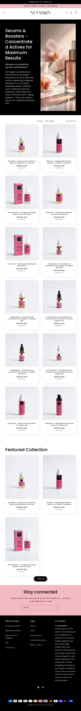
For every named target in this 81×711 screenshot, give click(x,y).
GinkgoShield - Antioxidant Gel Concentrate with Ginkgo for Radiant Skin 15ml (59, 265)
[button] (4, 12)
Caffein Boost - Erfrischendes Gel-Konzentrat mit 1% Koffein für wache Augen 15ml (59, 372)
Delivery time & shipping (11, 636)
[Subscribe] (57, 607)
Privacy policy (36, 635)
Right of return (36, 645)
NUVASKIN (36, 705)
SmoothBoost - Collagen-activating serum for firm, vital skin (22, 213)
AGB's (32, 631)
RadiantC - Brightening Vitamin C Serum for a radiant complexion (59, 162)
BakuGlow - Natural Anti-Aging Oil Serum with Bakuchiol (59, 213)
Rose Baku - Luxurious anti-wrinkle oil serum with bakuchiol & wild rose (22, 162)
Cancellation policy (38, 640)
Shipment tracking (12, 631)
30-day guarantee (13, 626)
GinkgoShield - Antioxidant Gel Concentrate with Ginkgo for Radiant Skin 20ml (22, 372)
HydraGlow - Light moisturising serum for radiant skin (22, 424)
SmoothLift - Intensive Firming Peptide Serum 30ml (21, 265)
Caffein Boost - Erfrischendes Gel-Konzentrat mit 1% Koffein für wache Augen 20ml (59, 319)
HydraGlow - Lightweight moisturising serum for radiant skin (59, 424)
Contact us (10, 648)
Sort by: (40, 121)
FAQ (7, 643)
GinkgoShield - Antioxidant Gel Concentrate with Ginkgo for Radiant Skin (22, 319)
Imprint (33, 626)
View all (40, 579)
